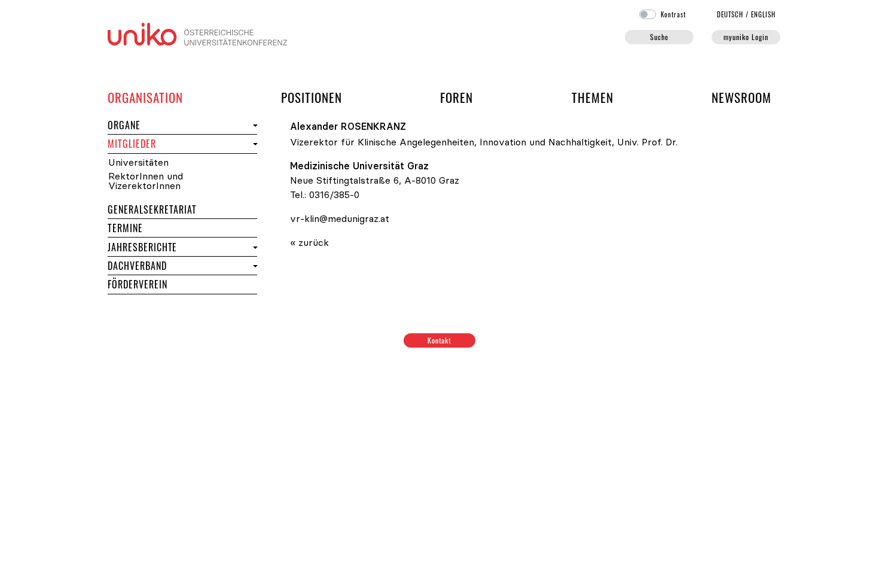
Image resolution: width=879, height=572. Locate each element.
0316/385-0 (334, 194)
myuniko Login (746, 37)
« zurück (309, 242)
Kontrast (673, 14)
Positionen (311, 97)
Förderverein (137, 284)
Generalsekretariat (152, 209)
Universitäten (138, 162)
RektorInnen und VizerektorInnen (145, 181)
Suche (659, 37)
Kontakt (440, 340)
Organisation (145, 97)
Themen (593, 97)
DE (730, 14)
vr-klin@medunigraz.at (339, 218)
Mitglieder (153, 143)
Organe (146, 124)
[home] (197, 33)
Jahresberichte (142, 247)
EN (763, 14)
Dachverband (137, 265)
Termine (147, 227)
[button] (254, 125)
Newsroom (741, 97)
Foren (456, 97)
